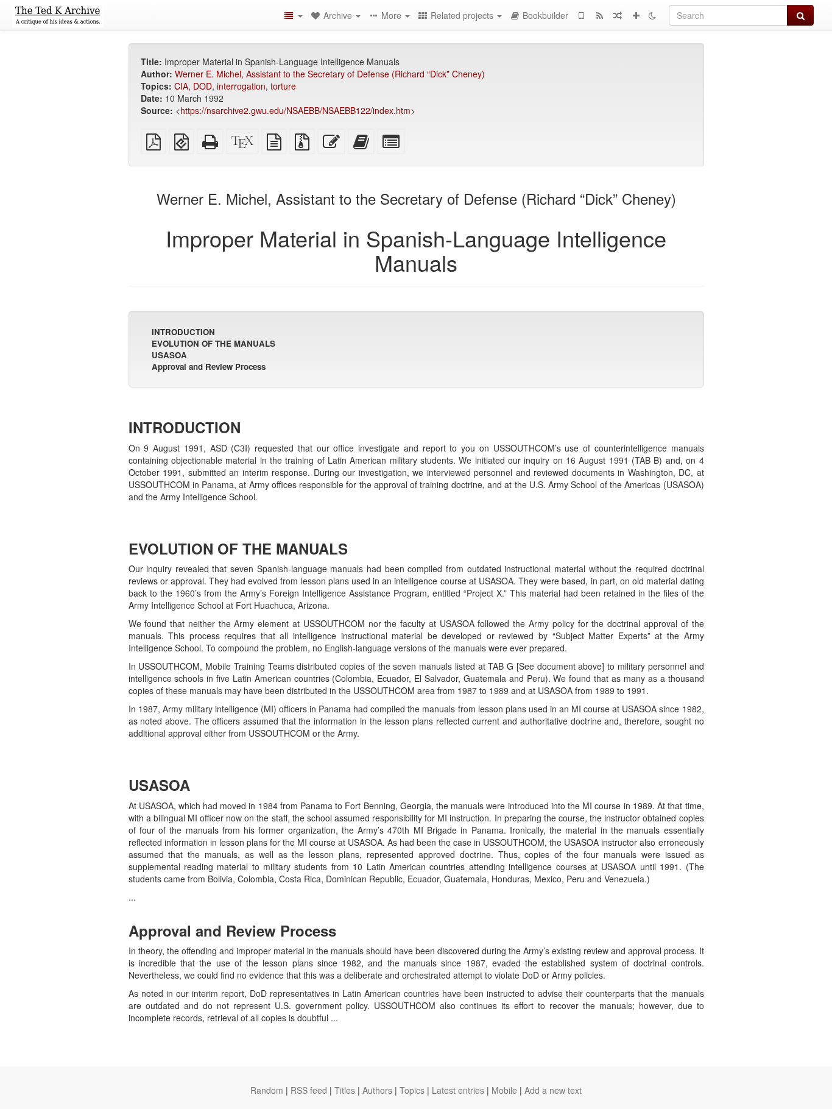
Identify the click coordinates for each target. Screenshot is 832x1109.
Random (266, 1090)
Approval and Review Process (209, 366)
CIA (181, 86)
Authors (377, 1090)
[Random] (617, 15)
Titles (344, 1090)
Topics (412, 1090)
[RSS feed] (599, 15)
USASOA (169, 355)
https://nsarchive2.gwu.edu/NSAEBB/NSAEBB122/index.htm (295, 110)
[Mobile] (581, 15)
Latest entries (458, 1090)
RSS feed (309, 1090)
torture (283, 86)
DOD (202, 86)
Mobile (504, 1090)
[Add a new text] (636, 15)
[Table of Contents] (293, 15)
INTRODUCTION (183, 332)
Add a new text (553, 1090)
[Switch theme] (652, 15)
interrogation (241, 86)
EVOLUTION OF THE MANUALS (213, 343)
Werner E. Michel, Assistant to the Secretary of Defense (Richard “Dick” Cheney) (330, 74)
